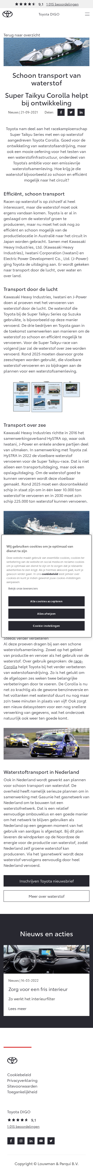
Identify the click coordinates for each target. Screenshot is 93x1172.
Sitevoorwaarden (22, 1086)
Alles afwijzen (46, 613)
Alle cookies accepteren (46, 601)
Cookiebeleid (19, 1074)
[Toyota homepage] (7, 14)
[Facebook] (61, 112)
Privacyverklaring (22, 1080)
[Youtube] (41, 1141)
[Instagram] (21, 1141)
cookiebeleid (50, 574)
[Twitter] (71, 112)
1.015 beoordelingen (62, 4)
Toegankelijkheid (22, 1091)
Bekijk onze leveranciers (23, 588)
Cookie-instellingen (46, 626)
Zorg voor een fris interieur (37, 989)
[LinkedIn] (81, 112)
